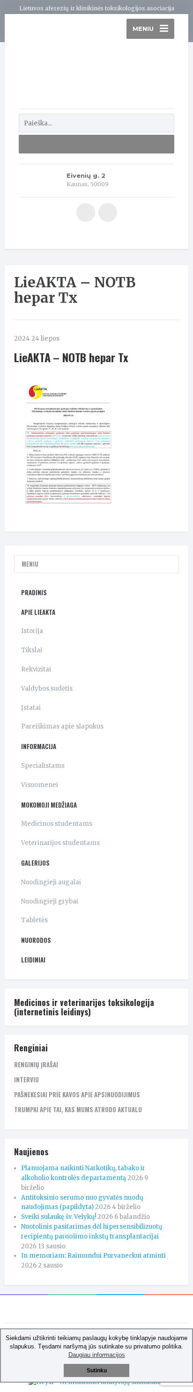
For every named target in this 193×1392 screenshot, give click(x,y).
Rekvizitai (36, 669)
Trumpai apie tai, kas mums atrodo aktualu (78, 1109)
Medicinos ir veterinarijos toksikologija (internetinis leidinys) (84, 1007)
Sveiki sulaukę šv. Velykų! (58, 1217)
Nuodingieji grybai (49, 901)
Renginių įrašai (36, 1064)
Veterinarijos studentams (60, 843)
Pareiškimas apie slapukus (62, 726)
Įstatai (31, 708)
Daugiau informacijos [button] (96, 1354)
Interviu (26, 1079)
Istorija (32, 631)
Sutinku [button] (97, 1370)
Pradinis (34, 592)
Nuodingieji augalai (51, 882)
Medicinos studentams (56, 824)
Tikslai (31, 650)
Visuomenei (39, 785)
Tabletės (34, 920)
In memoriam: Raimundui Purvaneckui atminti (93, 1256)
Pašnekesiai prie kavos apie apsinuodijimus (77, 1094)
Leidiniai (33, 959)
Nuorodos (36, 940)
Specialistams (43, 766)
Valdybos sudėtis (47, 688)
